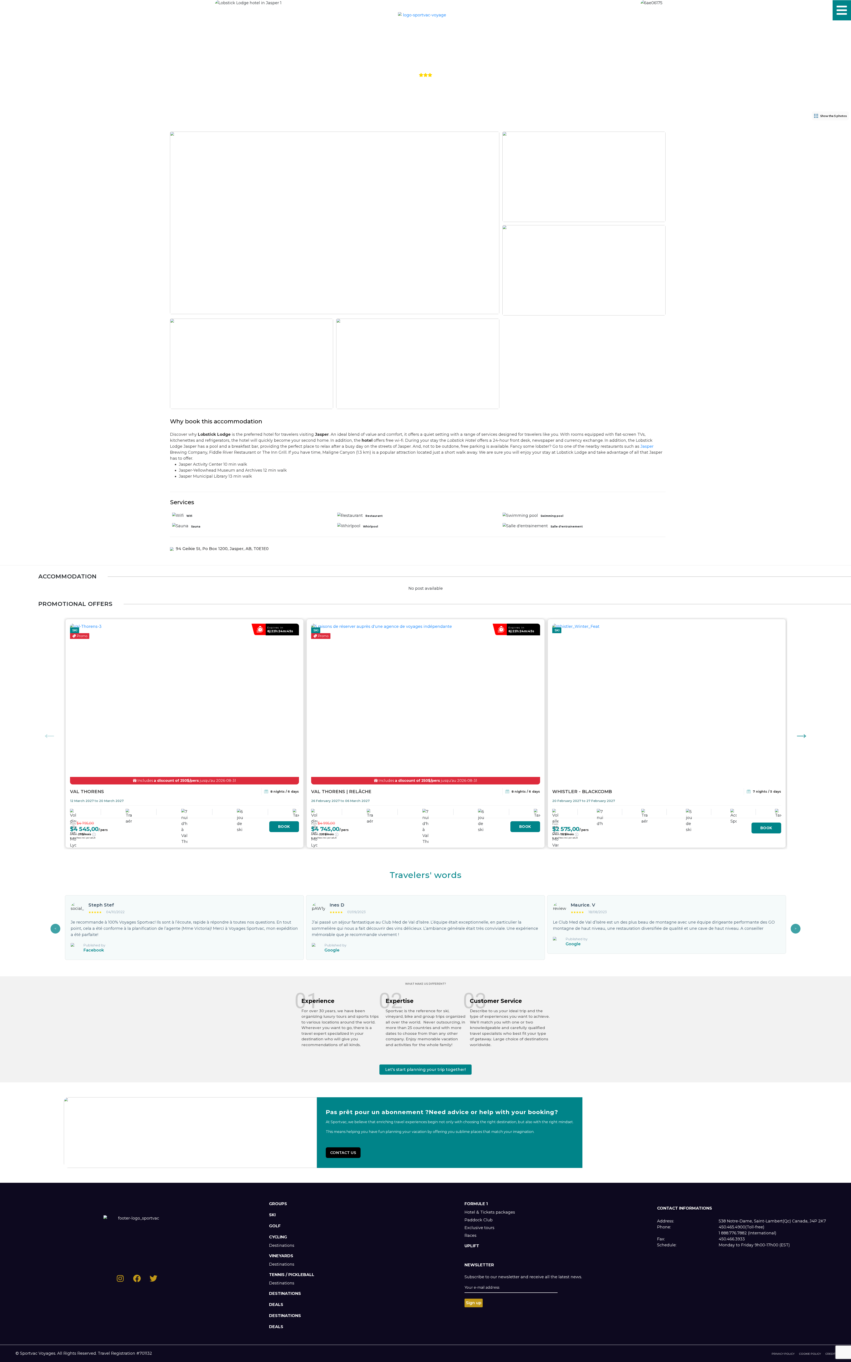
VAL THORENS (87, 791)
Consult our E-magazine (67, 10)
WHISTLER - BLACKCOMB (582, 791)
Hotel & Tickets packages (490, 1212)
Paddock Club (479, 1220)
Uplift (472, 1245)
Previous (49, 733)
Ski (272, 1214)
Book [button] (284, 827)
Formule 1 (476, 1203)
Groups (278, 1203)
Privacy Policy (783, 1353)
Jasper (647, 446)
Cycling (278, 1237)
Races (470, 1235)
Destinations (281, 1245)
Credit (830, 1353)
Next (801, 733)
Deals (276, 1304)
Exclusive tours (479, 1227)
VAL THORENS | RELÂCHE (341, 791)
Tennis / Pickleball (291, 1274)
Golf (275, 1226)
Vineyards (281, 1255)
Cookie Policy (810, 1353)
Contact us (343, 1152)
